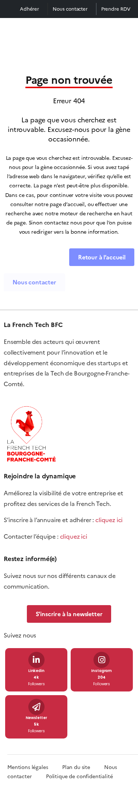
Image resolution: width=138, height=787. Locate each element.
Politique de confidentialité (79, 776)
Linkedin (36, 671)
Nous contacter (70, 9)
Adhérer (29, 9)
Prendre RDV (116, 9)
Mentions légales (27, 767)
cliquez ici (109, 519)
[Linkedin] (36, 660)
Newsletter (36, 718)
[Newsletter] (36, 707)
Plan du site (83, 767)
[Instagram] (101, 660)
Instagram (101, 671)
